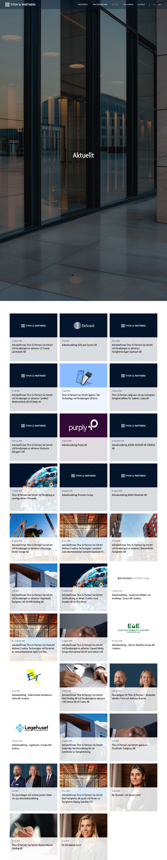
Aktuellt (115, 5)
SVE (154, 5)
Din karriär (128, 5)
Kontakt (141, 5)
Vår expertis (83, 5)
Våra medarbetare (99, 5)
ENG (159, 5)
